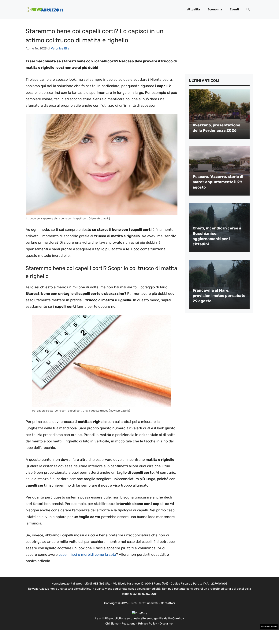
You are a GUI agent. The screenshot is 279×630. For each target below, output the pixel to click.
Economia (214, 9)
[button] (248, 9)
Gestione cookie (269, 626)
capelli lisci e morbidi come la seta (87, 554)
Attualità (193, 9)
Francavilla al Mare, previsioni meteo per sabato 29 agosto (219, 295)
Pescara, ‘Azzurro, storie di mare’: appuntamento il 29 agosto (218, 181)
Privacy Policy (147, 623)
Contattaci (168, 603)
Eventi (234, 9)
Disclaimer (167, 623)
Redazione (128, 623)
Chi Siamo (112, 623)
